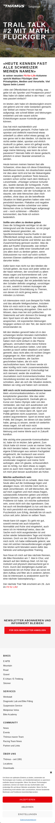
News (6, 728)
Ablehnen (27, 807)
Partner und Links (11, 746)
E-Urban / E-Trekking (13, 679)
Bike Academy (10, 714)
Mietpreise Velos (11, 710)
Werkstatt (7, 697)
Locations (7, 764)
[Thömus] (14, 6)
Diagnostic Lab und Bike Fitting (18, 701)
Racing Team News (12, 741)
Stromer (7, 683)
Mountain (7, 666)
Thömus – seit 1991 (12, 759)
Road (5, 670)
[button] (51, 772)
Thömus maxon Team (13, 737)
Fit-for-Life (30, 75)
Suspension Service (12, 706)
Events (6, 732)
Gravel (6, 674)
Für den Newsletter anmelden (27, 630)
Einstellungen (27, 814)
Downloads (8, 768)
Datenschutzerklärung (28, 820)
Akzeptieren (27, 799)
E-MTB (6, 661)
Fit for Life (11, 587)
